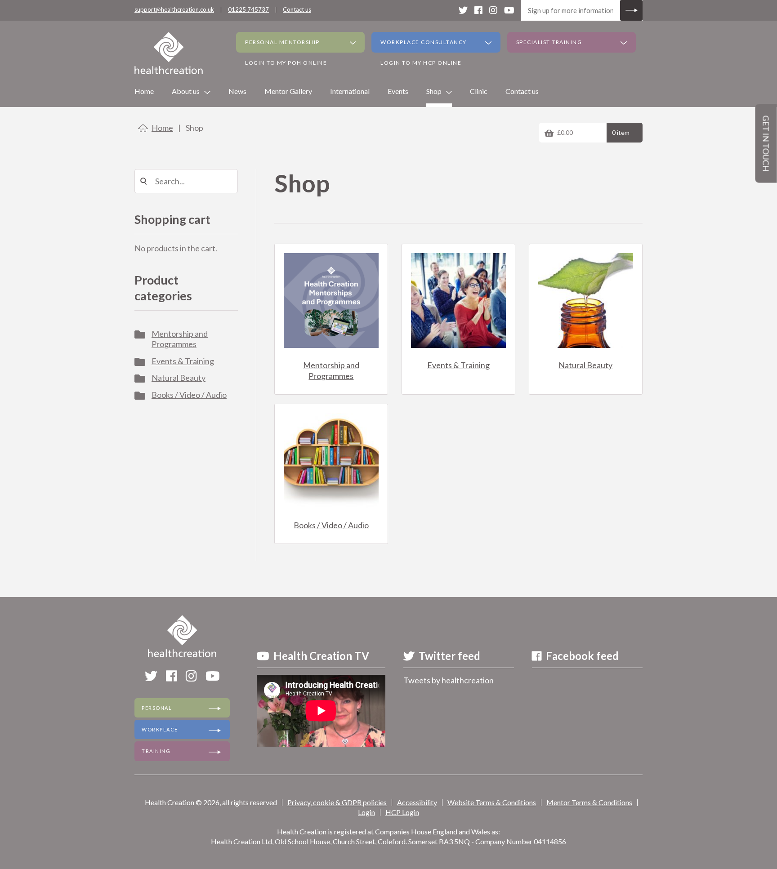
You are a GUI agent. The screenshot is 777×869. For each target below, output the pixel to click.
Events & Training (183, 361)
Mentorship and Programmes (180, 339)
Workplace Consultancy (423, 42)
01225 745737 (248, 10)
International (350, 91)
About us (186, 91)
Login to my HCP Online (420, 62)
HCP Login (402, 812)
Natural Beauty (178, 378)
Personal (157, 708)
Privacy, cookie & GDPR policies (337, 802)
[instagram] (493, 9)
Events (398, 91)
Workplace (160, 729)
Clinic (478, 91)
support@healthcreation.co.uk (174, 10)
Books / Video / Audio (189, 395)
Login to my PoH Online (286, 62)
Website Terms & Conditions (491, 802)
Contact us (297, 10)
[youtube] (509, 9)
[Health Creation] (168, 53)
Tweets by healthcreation (448, 680)
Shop (434, 91)
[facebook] (478, 9)
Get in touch (766, 144)
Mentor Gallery (288, 91)
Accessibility (417, 802)
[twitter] (463, 9)
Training (156, 751)
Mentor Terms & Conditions (589, 802)
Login (366, 812)
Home (144, 91)
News (237, 91)
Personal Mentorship (282, 42)
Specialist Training (549, 42)
